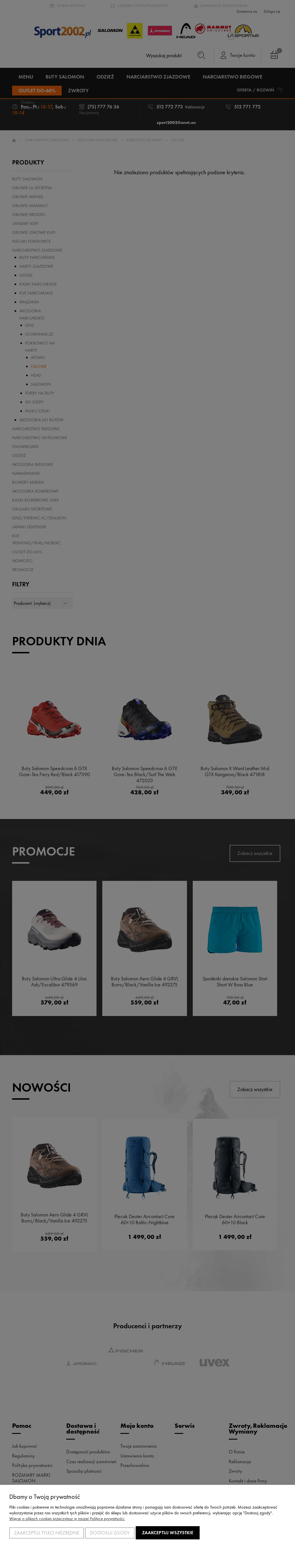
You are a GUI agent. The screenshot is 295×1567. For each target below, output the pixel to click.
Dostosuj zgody (110, 1533)
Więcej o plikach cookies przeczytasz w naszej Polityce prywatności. (67, 1519)
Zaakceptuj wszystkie (167, 1533)
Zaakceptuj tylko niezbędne (46, 1533)
